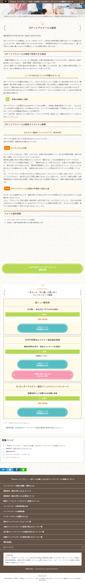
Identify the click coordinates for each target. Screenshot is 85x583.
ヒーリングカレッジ (12, 457)
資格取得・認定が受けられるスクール (19, 448)
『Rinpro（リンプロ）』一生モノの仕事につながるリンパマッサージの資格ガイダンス (41, 1)
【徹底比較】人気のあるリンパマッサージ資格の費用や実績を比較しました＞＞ (33, 428)
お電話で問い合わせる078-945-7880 (42, 375)
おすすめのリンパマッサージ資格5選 (42, 268)
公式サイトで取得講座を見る (42, 328)
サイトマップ (8, 547)
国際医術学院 (10, 451)
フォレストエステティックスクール (18, 454)
